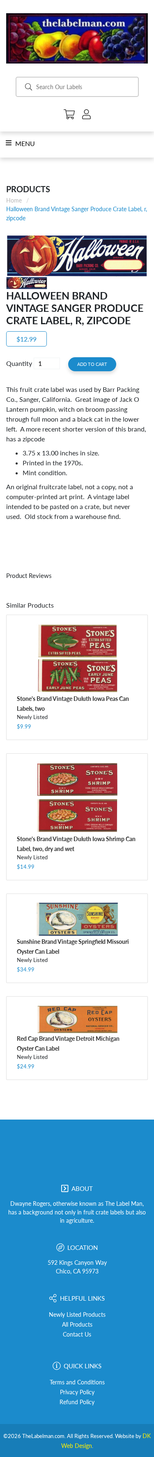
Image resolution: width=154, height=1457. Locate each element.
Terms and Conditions (77, 1382)
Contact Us (77, 1334)
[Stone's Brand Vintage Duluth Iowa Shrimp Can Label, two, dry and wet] (77, 798)
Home (14, 200)
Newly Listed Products (77, 1314)
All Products (77, 1324)
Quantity (19, 363)
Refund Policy (77, 1402)
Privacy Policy (77, 1392)
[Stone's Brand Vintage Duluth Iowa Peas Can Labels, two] (77, 658)
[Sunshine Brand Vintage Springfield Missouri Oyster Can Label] (77, 919)
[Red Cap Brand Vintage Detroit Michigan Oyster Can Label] (77, 1019)
